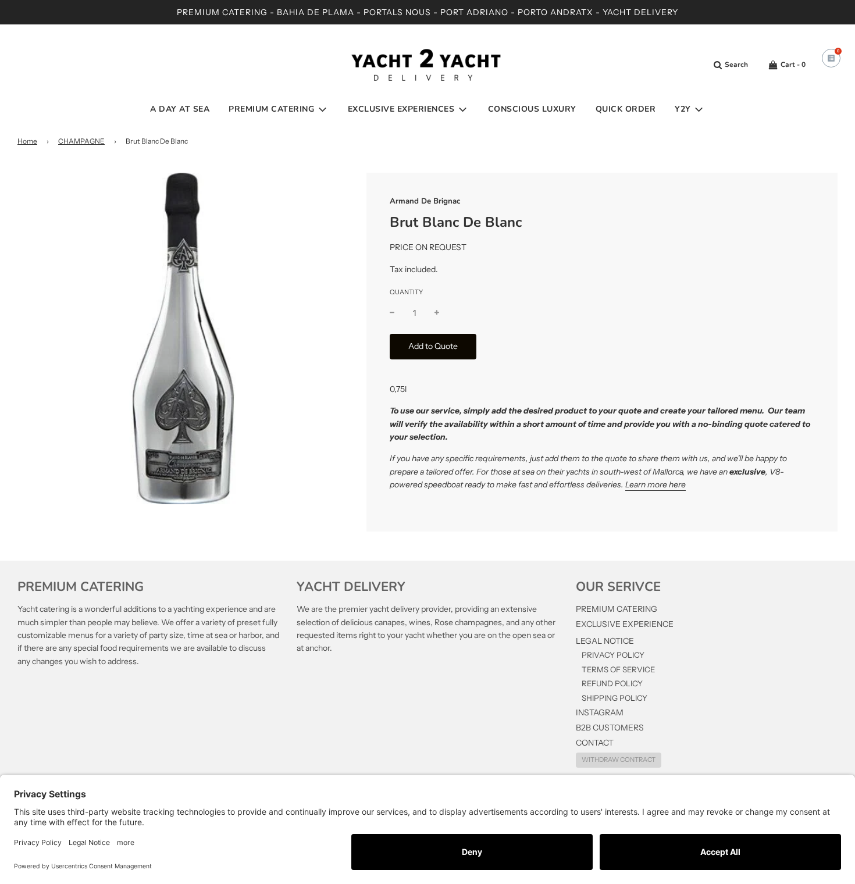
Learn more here (655, 484)
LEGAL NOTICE (605, 641)
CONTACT (595, 742)
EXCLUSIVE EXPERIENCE (625, 624)
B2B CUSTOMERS (610, 727)
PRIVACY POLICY (613, 655)
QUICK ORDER (626, 109)
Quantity (406, 292)
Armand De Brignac (425, 201)
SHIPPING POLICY (614, 698)
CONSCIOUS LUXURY (532, 109)
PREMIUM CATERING (616, 609)
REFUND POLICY (612, 683)
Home (27, 141)
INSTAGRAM (600, 712)
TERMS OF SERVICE (618, 669)
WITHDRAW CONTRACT (619, 759)
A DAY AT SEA (179, 109)
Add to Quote (433, 346)
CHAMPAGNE (81, 141)
